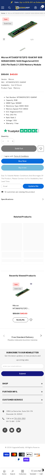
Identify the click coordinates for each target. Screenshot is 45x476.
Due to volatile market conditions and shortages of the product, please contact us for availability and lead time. (22, 178)
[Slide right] (41, 336)
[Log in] (35, 7)
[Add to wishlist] (41, 149)
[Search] (9, 7)
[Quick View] (31, 284)
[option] (22, 29)
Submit (22, 373)
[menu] (2, 7)
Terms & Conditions (21, 156)
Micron (11, 79)
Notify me (20, 320)
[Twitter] (18, 430)
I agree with (8, 156)
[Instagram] (11, 430)
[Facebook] (4, 430)
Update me (33, 186)
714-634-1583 (19, 418)
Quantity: (5, 136)
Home (3, 13)
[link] (11, 255)
